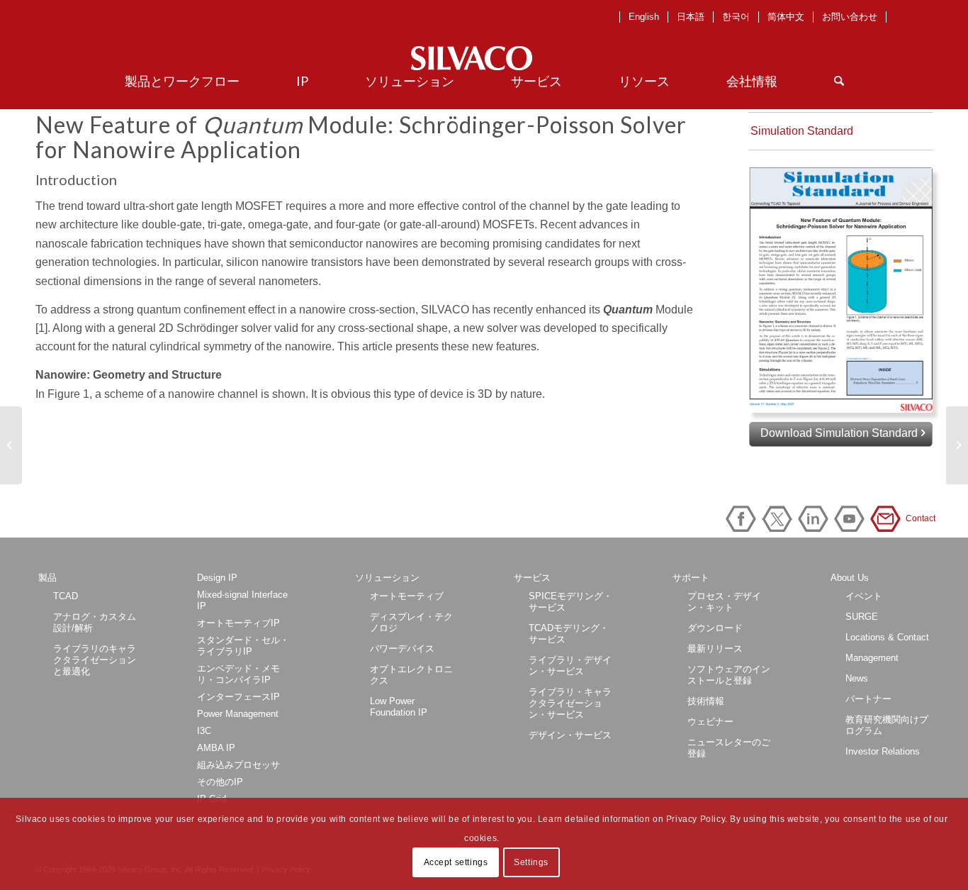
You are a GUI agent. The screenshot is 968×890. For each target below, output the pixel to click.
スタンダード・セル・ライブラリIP (243, 646)
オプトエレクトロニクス (411, 675)
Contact (888, 519)
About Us (850, 577)
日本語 (690, 16)
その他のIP (220, 782)
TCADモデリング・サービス (569, 634)
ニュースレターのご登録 (728, 748)
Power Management (237, 713)
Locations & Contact (887, 637)
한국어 (736, 16)
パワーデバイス (402, 648)
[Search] (839, 80)
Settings (531, 862)
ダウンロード (715, 628)
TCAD (65, 596)
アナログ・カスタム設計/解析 (94, 622)
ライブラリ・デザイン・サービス (570, 666)
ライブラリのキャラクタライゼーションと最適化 (94, 660)
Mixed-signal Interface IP (242, 600)
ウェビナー (710, 721)
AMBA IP (216, 747)
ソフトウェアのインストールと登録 (728, 675)
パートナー (868, 699)
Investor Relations (882, 751)
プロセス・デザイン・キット (724, 602)
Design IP (217, 577)
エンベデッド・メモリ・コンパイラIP (238, 674)
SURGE (861, 616)
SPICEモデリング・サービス (570, 602)
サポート (690, 577)
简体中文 (785, 16)
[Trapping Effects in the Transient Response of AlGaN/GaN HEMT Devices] (957, 445)
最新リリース (715, 648)
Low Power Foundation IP (398, 707)
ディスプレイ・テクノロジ (411, 622)
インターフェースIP (238, 696)
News (856, 678)
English (644, 16)
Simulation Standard (801, 131)
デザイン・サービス (570, 735)
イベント (863, 596)
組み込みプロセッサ (238, 765)
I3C (204, 730)
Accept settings (456, 862)
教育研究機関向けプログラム (886, 725)
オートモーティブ (407, 596)
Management (872, 657)
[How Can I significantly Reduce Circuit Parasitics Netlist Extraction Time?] (11, 445)
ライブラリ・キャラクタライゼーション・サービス (570, 703)
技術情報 (705, 701)
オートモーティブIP (238, 623)
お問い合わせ (849, 16)
